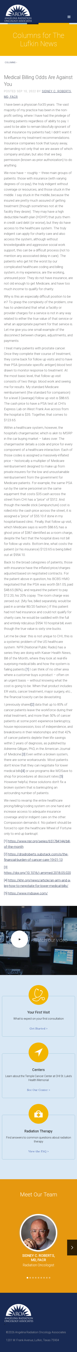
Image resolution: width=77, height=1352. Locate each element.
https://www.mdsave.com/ (28, 893)
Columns (10, 62)
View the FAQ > (38, 1151)
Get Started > (39, 1028)
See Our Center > (38, 1090)
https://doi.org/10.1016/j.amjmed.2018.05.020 (37, 873)
